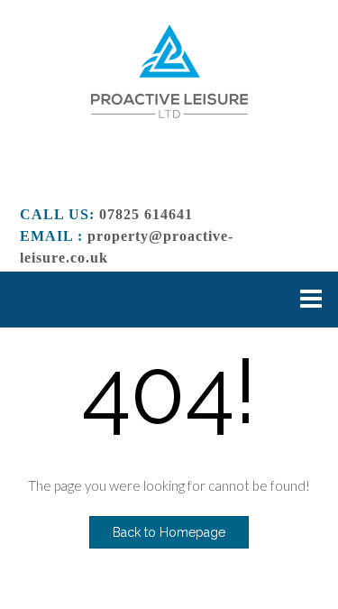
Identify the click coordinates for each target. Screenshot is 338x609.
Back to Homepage (169, 532)
